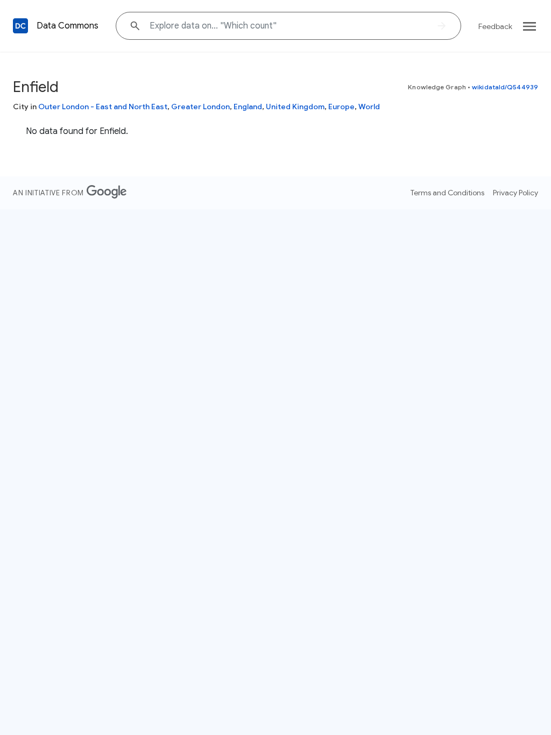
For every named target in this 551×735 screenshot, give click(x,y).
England (248, 106)
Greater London (200, 106)
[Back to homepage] (20, 25)
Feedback (495, 26)
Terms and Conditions (447, 192)
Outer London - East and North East (102, 106)
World (369, 106)
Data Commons (67, 25)
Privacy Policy (515, 192)
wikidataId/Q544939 (505, 87)
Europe (341, 106)
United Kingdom (295, 106)
